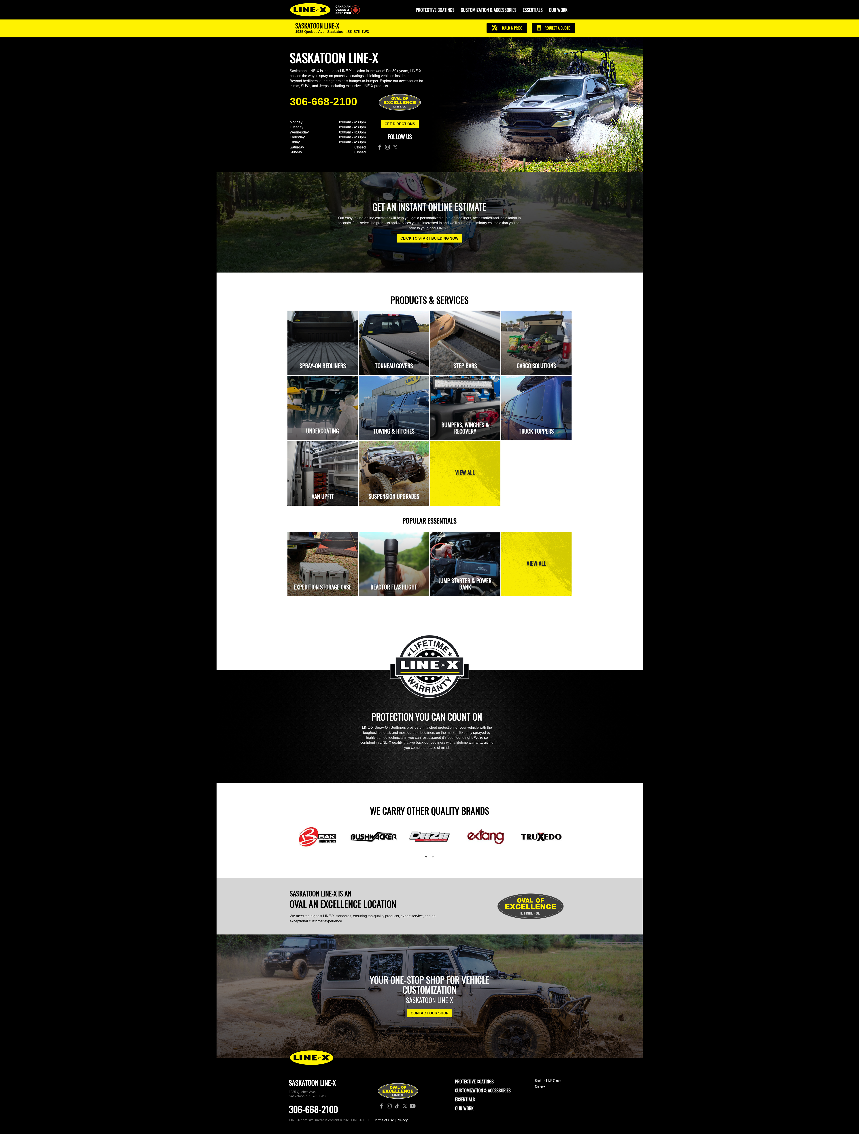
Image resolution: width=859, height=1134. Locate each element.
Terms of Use (384, 1120)
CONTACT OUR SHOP (430, 1013)
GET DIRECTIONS (400, 124)
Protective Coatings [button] (435, 9)
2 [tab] (434, 858)
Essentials (533, 9)
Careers (540, 1086)
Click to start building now (429, 238)
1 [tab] (427, 858)
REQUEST (557, 28)
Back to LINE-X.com (548, 1080)
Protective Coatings (474, 1081)
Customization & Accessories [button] (489, 9)
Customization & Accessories (483, 1090)
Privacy (402, 1120)
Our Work (558, 9)
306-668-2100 (323, 101)
